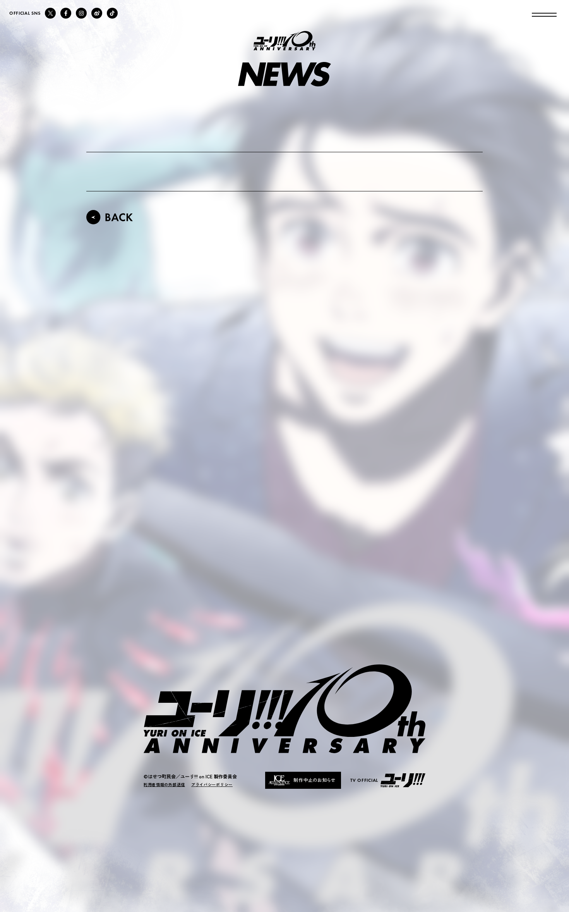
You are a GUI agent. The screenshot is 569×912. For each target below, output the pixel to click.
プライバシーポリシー (212, 784)
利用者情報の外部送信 (164, 784)
